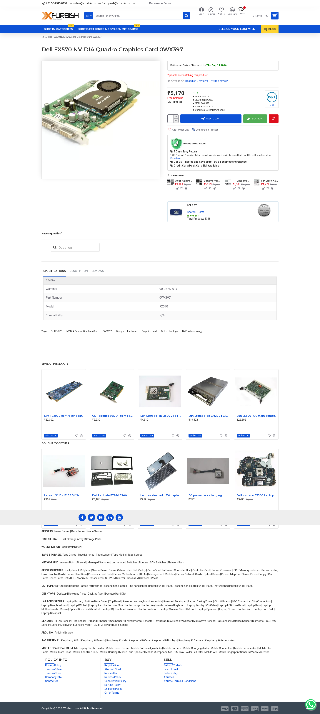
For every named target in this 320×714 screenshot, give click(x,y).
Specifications (54, 271)
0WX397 (107, 331)
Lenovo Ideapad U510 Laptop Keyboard (160, 495)
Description (78, 271)
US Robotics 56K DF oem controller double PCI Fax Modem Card (112, 415)
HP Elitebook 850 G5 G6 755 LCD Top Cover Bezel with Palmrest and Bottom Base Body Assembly (241, 180)
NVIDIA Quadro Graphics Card (82, 331)
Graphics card (149, 331)
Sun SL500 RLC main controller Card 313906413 (257, 415)
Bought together (55, 443)
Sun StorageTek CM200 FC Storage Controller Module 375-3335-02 (209, 415)
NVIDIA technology (192, 331)
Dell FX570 (56, 331)
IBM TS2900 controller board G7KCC (64, 415)
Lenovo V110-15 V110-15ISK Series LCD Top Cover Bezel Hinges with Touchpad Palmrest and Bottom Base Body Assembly (212, 180)
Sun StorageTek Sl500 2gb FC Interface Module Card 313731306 (160, 415)
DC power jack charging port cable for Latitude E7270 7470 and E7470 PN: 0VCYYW (209, 495)
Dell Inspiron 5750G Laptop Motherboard (257, 495)
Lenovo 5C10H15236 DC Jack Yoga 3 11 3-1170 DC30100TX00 (64, 495)
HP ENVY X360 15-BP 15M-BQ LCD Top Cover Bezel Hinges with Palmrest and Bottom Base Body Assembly (270, 180)
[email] (55, 247)
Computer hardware (126, 331)
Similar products (55, 363)
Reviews (97, 271)
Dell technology (169, 331)
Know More (175, 158)
